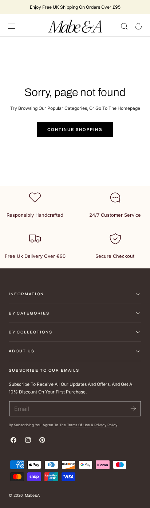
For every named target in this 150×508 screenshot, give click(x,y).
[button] (11, 26)
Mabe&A (32, 495)
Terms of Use (79, 425)
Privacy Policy (105, 425)
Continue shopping (75, 129)
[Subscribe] (133, 408)
